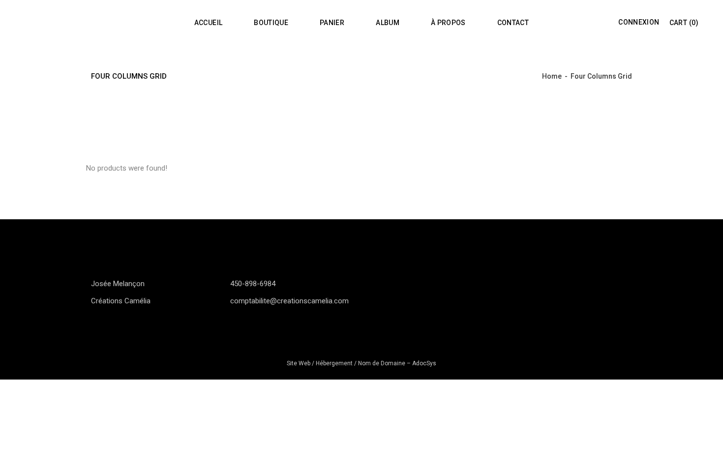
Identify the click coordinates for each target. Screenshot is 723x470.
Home (552, 76)
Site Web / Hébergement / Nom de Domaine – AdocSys (361, 363)
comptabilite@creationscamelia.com (289, 300)
